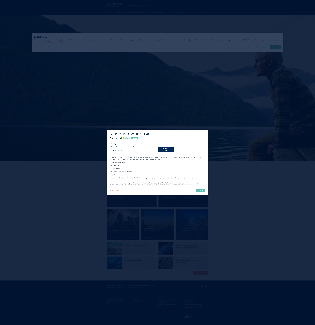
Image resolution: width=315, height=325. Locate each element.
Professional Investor (166, 149)
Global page (114, 191)
